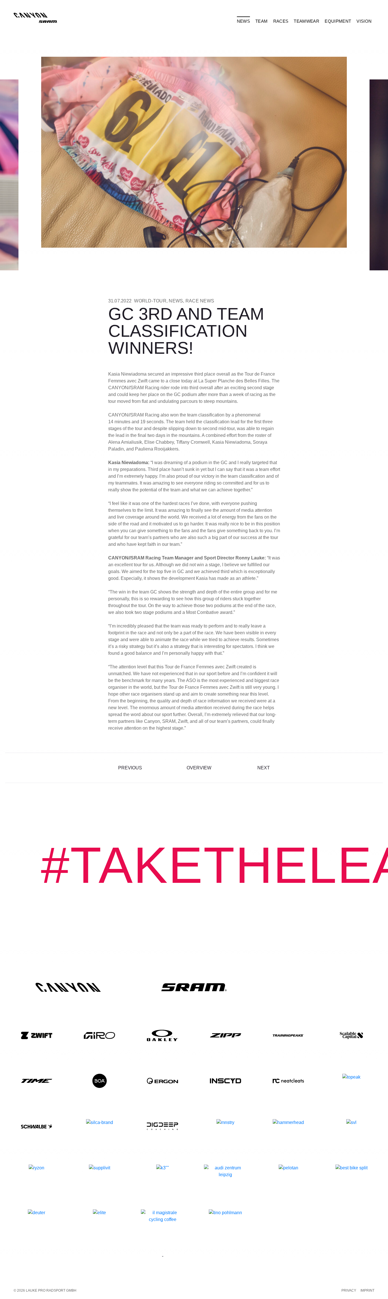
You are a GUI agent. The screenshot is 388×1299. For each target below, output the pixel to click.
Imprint (367, 1290)
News (176, 300)
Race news (199, 300)
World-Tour (150, 300)
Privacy (348, 1290)
